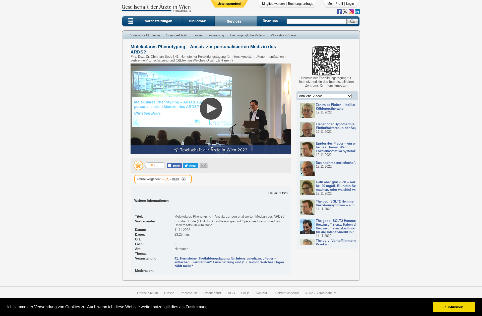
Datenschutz (212, 293)
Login (350, 4)
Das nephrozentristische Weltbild (341, 163)
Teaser (198, 35)
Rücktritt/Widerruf (286, 293)
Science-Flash (176, 35)
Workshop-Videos (283, 35)
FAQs (245, 293)
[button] (210, 307)
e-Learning (216, 35)
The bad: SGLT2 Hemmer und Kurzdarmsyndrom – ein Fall (339, 203)
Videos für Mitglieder (145, 35)
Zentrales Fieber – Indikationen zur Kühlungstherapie (343, 106)
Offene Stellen (147, 293)
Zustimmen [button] (453, 307)
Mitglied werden (273, 4)
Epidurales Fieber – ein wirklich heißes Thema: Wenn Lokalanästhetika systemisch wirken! (344, 147)
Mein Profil (335, 4)
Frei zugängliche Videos (247, 35)
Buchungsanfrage (300, 4)
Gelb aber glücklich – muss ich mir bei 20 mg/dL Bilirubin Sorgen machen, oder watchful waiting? (343, 186)
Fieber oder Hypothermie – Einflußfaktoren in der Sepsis (338, 126)
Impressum (189, 293)
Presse (169, 293)
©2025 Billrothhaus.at (320, 293)
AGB (231, 293)
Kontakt (261, 293)
